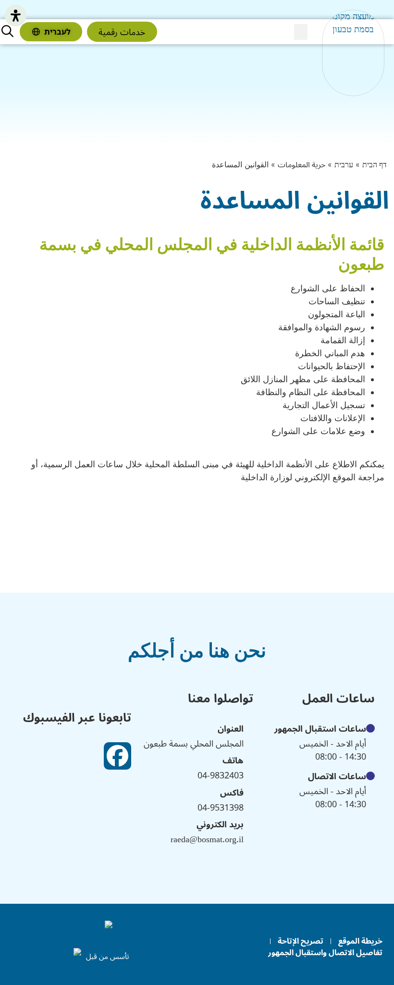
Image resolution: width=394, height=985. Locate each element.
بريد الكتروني (220, 824)
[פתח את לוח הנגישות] (15, 15)
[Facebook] (117, 756)
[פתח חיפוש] (7, 31)
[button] (301, 32)
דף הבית (374, 165)
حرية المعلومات (301, 165)
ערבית (343, 165)
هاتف (233, 760)
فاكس (232, 792)
